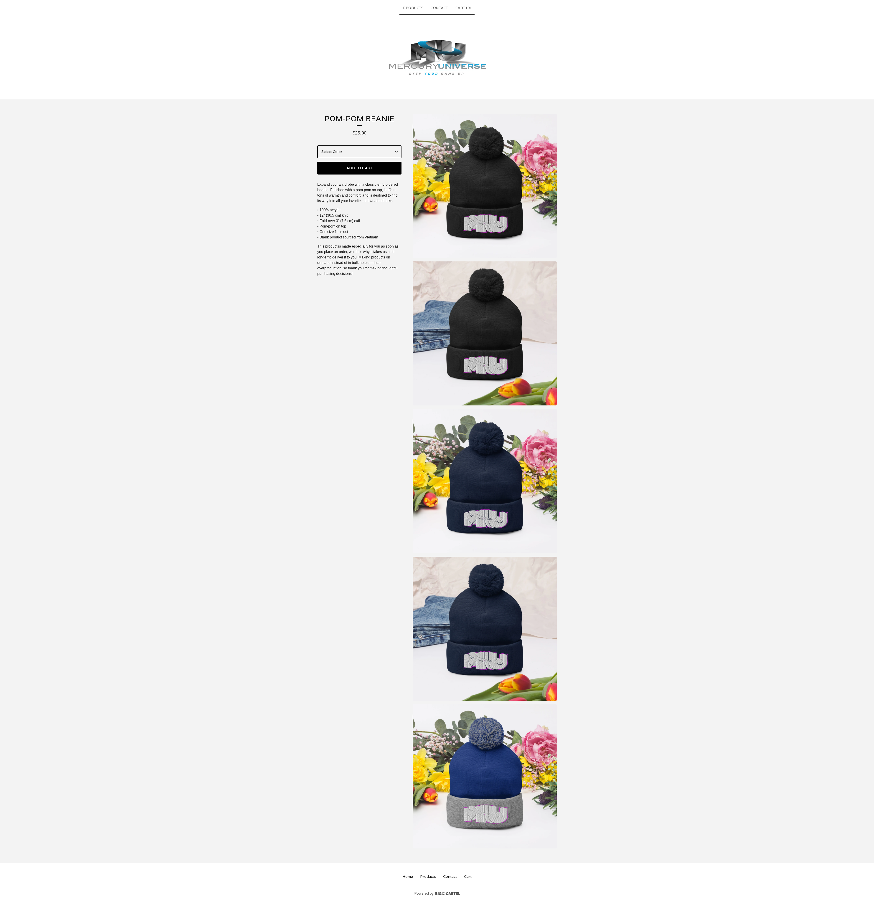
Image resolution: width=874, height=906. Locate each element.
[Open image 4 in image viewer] (485, 629)
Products (413, 8)
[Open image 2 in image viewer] (485, 333)
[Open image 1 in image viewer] (485, 186)
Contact (439, 8)
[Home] (437, 56)
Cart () (463, 8)
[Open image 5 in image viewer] (485, 776)
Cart (468, 876)
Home (407, 876)
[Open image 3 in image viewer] (485, 481)
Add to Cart (359, 168)
